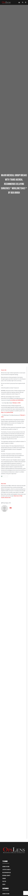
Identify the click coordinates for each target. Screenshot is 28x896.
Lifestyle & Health (6, 869)
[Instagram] (9, 857)
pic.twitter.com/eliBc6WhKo (17, 400)
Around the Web (5, 866)
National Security (6, 875)
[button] (19, 2)
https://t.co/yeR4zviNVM (7, 412)
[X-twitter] (6, 857)
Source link (3, 370)
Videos (3, 884)
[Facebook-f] (3, 857)
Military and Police (6, 872)
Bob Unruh (3, 483)
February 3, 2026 (16, 402)
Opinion (4, 878)
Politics (4, 881)
